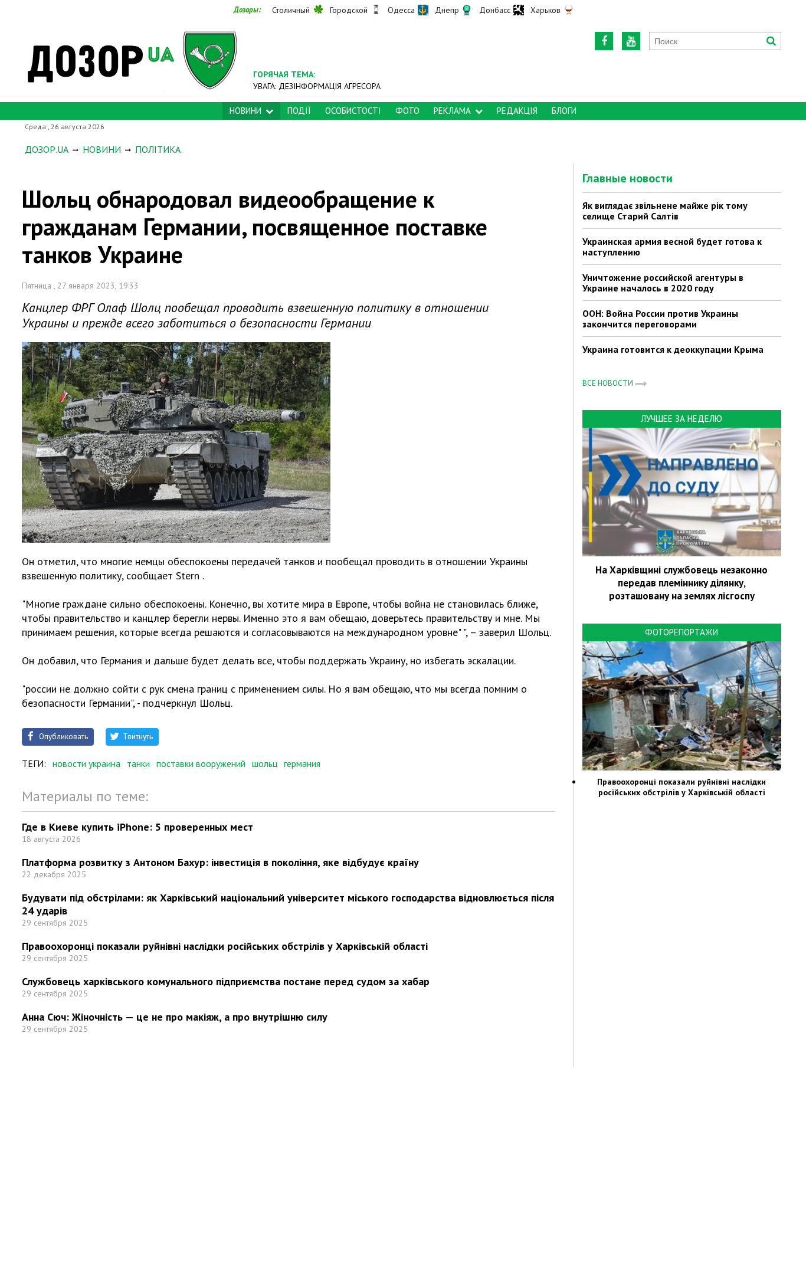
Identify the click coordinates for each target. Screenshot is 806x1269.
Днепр (447, 10)
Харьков (545, 10)
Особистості (353, 110)
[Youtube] (631, 41)
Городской (349, 10)
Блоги (564, 110)
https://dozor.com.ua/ (133, 60)
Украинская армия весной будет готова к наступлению (672, 246)
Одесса (401, 10)
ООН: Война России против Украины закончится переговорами (660, 318)
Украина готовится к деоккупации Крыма (673, 349)
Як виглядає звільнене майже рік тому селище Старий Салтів (665, 210)
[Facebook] (604, 41)
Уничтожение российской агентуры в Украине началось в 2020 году (662, 282)
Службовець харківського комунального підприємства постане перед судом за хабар (226, 981)
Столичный (291, 10)
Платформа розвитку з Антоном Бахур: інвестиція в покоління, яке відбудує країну (220, 862)
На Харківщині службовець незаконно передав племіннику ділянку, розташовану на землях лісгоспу (681, 582)
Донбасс (494, 10)
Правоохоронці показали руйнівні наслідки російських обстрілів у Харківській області (225, 946)
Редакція (517, 110)
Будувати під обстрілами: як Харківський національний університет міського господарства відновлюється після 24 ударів (288, 904)
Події (299, 110)
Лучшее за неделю (681, 418)
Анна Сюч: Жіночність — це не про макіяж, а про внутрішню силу (174, 1017)
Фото (407, 110)
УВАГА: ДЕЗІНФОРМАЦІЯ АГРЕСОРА (317, 86)
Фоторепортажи (681, 632)
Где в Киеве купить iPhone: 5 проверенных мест (137, 827)
